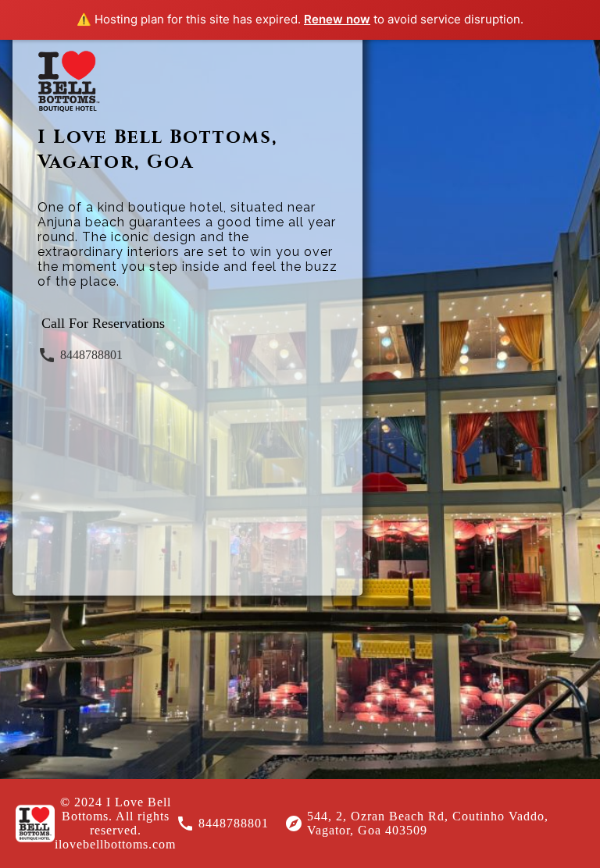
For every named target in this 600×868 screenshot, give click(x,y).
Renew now (337, 19)
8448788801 (91, 354)
